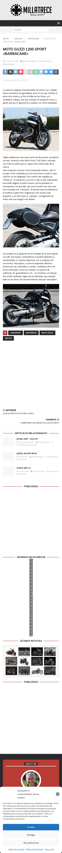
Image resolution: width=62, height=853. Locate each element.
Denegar (31, 835)
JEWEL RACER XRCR (27, 453)
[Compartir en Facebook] (5, 72)
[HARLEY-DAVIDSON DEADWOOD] (37, 651)
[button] (57, 794)
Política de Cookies (16, 849)
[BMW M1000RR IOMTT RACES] (24, 670)
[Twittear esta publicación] (10, 72)
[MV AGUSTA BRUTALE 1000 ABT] (37, 661)
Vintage (18, 38)
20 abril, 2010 (24, 471)
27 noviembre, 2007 (26, 442)
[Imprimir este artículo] (30, 72)
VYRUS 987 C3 (24, 468)
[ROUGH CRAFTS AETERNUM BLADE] (50, 670)
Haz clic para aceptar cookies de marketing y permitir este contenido (32, 597)
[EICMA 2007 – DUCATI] (8, 442)
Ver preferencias (31, 843)
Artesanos (31, 333)
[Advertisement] (31, 375)
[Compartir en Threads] (56, 72)
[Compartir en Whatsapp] (35, 72)
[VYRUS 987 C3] (8, 471)
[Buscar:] (31, 29)
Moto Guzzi (47, 333)
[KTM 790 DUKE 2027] (24, 661)
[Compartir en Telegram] (45, 72)
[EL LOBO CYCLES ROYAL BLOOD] (24, 651)
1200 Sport (15, 333)
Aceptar (31, 827)
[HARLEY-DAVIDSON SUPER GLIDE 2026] (50, 661)
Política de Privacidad (34, 849)
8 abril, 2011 (23, 457)
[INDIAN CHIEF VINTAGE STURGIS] (11, 651)
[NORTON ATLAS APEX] (50, 651)
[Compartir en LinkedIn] (15, 72)
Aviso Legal (49, 849)
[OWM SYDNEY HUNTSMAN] (37, 670)
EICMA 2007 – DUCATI (27, 439)
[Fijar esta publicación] (20, 72)
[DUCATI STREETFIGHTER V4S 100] (11, 670)
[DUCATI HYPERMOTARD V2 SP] (11, 661)
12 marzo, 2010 (11, 61)
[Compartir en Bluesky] (51, 72)
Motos (8, 338)
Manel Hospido (29, 61)
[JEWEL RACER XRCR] (8, 456)
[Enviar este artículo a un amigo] (25, 72)
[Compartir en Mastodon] (40, 72)
